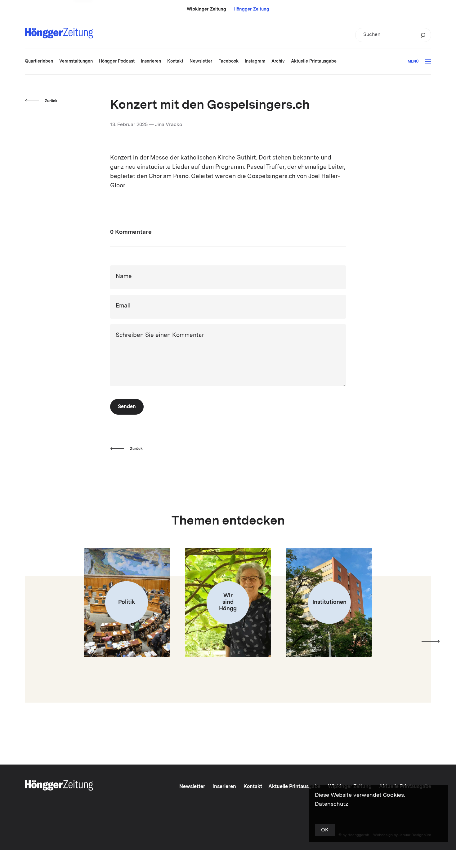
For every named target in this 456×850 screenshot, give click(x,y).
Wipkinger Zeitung (206, 9)
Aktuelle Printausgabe (294, 786)
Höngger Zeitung (251, 9)
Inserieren (224, 786)
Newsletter (192, 786)
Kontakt (253, 786)
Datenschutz (331, 804)
